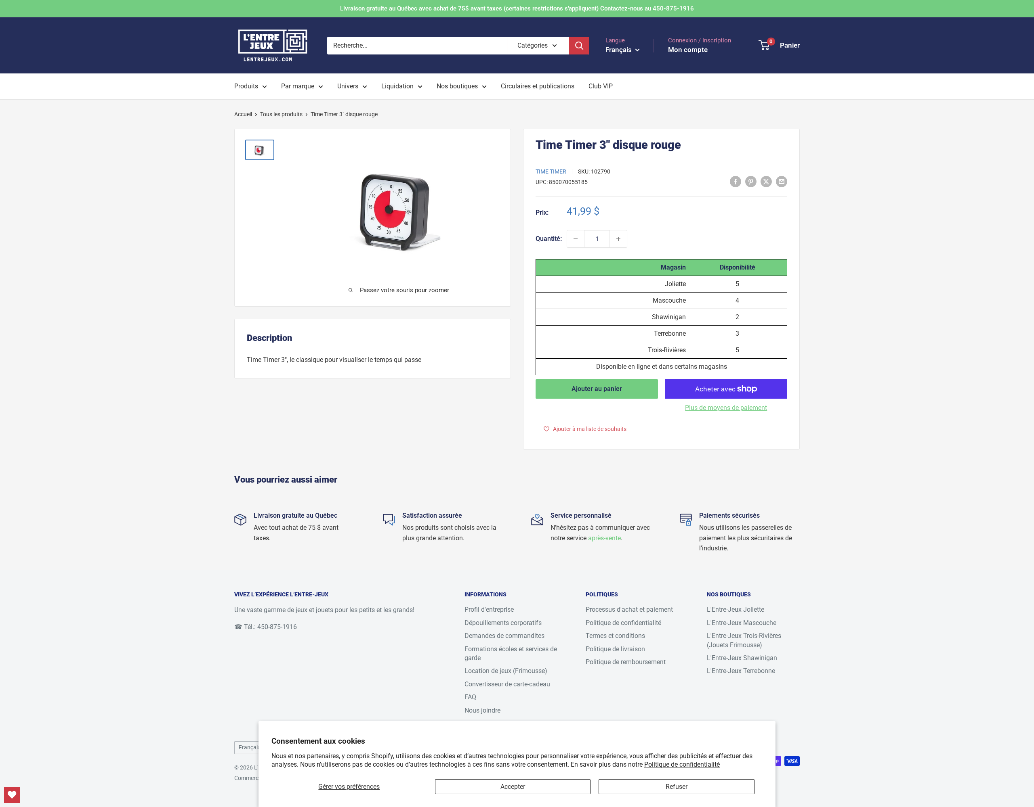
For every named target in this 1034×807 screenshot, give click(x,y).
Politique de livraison (615, 649)
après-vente (604, 538)
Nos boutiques (457, 86)
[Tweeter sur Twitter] (766, 181)
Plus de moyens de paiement (726, 408)
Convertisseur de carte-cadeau (507, 684)
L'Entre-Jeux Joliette (735, 609)
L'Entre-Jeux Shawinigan (742, 658)
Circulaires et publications (537, 86)
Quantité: (549, 239)
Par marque (297, 86)
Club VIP (600, 86)
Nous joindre (482, 710)
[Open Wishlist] (12, 795)
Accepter (512, 786)
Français (250, 747)
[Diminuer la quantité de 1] (575, 238)
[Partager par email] (781, 181)
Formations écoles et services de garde (510, 653)
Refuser (676, 786)
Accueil (243, 114)
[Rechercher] (579, 45)
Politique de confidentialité (682, 764)
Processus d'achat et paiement (629, 609)
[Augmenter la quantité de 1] (618, 238)
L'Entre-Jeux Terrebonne (741, 671)
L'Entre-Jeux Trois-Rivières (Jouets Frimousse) (744, 640)
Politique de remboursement (626, 662)
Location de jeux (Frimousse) (505, 671)
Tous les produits (281, 114)
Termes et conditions (615, 636)
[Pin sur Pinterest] (751, 181)
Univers (347, 86)
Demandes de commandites (504, 636)
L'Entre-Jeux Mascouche (741, 623)
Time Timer (551, 171)
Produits (246, 86)
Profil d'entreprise (489, 609)
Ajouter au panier (597, 389)
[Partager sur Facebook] (735, 181)
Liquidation (397, 86)
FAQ (470, 697)
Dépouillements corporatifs (503, 623)
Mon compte (688, 50)
